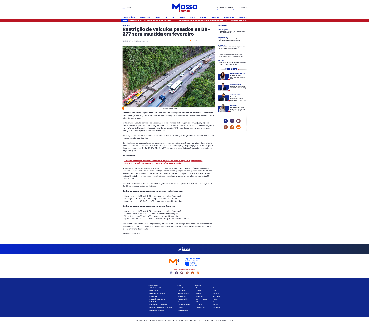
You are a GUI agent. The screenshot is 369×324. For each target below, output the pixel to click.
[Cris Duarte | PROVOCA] (223, 76)
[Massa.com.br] (184, 8)
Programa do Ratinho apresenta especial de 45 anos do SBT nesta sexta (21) (236, 20)
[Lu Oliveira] (223, 108)
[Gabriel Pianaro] (223, 86)
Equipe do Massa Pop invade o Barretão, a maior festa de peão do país (182, 20)
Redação (198, 41)
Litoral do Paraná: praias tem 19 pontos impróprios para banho (153, 163)
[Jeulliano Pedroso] (223, 97)
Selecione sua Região (225, 8)
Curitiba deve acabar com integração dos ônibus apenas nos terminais (129, 20)
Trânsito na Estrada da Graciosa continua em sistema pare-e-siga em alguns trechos (163, 161)
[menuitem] (129, 17)
